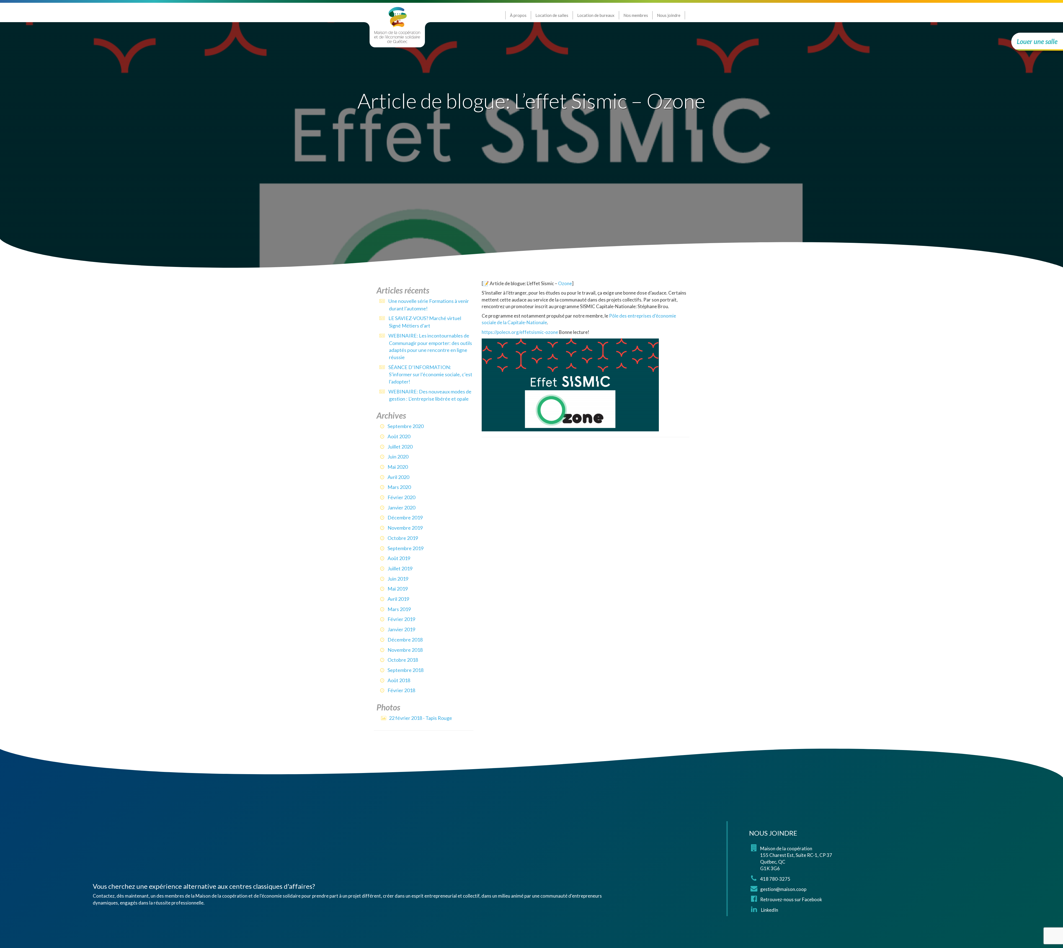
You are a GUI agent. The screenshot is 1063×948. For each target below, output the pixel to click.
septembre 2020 (406, 426)
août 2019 (399, 558)
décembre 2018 (405, 640)
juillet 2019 (400, 568)
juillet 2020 (400, 447)
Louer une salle (1037, 41)
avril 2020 (398, 477)
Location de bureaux (596, 15)
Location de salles (551, 15)
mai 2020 (398, 467)
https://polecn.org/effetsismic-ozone (520, 332)
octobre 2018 (403, 660)
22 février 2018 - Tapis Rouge (420, 718)
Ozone (565, 283)
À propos (518, 15)
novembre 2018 (405, 650)
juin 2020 (398, 457)
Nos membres (635, 15)
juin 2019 (398, 579)
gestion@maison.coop (783, 889)
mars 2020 (399, 487)
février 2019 (401, 619)
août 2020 (399, 436)
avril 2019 (398, 599)
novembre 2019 (405, 528)
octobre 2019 (403, 538)
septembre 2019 (406, 548)
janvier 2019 (401, 629)
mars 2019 (399, 609)
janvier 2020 (401, 507)
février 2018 (401, 690)
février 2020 (401, 497)
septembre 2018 (406, 670)
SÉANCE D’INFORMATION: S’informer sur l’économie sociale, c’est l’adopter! (430, 374)
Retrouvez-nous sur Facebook (791, 899)
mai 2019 (398, 589)
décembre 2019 (405, 517)
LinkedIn (769, 910)
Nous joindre (668, 15)
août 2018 (399, 680)
